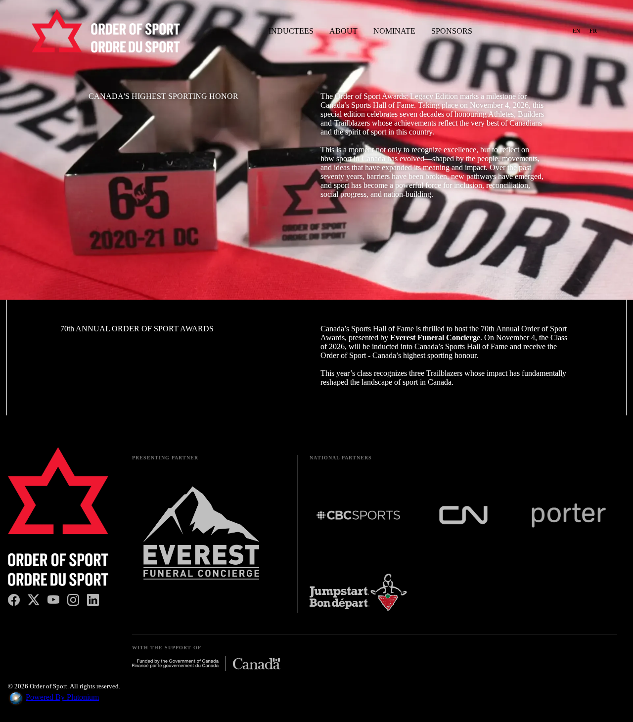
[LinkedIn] (93, 600)
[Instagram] (73, 600)
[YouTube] (53, 600)
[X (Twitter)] (34, 600)
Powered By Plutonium (62, 697)
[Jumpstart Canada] (358, 593)
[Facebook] (14, 600)
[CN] (463, 516)
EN (577, 31)
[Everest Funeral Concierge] (201, 536)
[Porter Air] (568, 516)
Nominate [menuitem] (394, 31)
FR (593, 31)
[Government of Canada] (206, 665)
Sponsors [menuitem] (451, 31)
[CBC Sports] (358, 516)
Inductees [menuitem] (291, 31)
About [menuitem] (343, 31)
